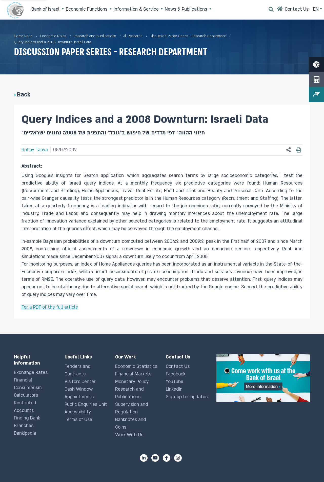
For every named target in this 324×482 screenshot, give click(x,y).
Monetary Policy (132, 382)
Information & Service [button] (137, 9)
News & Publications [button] (186, 9)
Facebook (175, 374)
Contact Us (178, 366)
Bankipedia (25, 433)
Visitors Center (80, 382)
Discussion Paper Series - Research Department (188, 36)
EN (316, 9)
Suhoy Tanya (35, 150)
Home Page (23, 36)
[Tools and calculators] (316, 79)
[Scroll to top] (310, 468)
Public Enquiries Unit (86, 404)
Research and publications (94, 36)
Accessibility (78, 412)
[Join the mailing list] (316, 94)
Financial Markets (133, 374)
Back (23, 94)
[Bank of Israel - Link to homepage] (15, 10)
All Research (133, 36)
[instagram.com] (178, 458)
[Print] (298, 150)
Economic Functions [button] (87, 9)
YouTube (174, 382)
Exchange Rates (31, 372)
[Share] (288, 150)
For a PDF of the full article (50, 307)
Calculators (26, 395)
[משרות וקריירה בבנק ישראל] (263, 377)
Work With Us (129, 435)
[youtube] (155, 458)
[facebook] (166, 458)
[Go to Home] (280, 10)
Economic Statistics (136, 366)
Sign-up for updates (187, 397)
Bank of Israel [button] (46, 9)
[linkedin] (144, 458)
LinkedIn (174, 389)
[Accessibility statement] (316, 64)
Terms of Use (78, 420)
